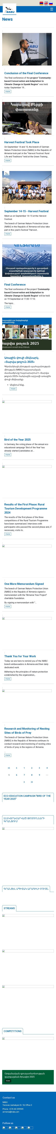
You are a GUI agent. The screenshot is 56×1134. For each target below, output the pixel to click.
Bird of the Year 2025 (17, 439)
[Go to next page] (24, 782)
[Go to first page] (9, 768)
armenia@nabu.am (11, 1112)
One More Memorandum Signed (24, 584)
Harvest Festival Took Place (21, 142)
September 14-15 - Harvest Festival (26, 211)
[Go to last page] (32, 782)
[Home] (9, 14)
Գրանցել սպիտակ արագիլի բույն (26, 888)
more (7, 91)
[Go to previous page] (16, 768)
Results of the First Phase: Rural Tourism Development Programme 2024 (25, 508)
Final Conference (15, 284)
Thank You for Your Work (20, 656)
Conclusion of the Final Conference (26, 73)
